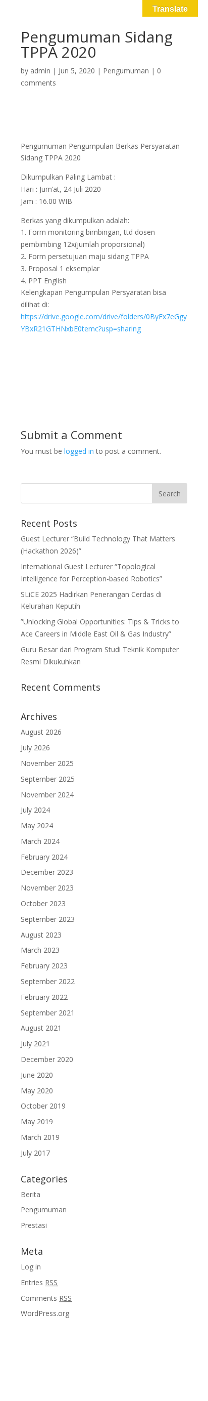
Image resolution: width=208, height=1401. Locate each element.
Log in (31, 1266)
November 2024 (47, 794)
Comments (46, 1298)
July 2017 (35, 1153)
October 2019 (43, 1106)
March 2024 (40, 841)
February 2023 (44, 965)
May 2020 (37, 1090)
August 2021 (41, 1028)
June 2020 (37, 1075)
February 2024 (44, 857)
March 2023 (40, 950)
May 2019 (37, 1121)
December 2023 (47, 872)
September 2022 (48, 981)
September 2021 (48, 1012)
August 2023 (41, 935)
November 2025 (47, 763)
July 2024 (35, 810)
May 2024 (37, 825)
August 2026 (41, 732)
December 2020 (47, 1059)
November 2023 (47, 888)
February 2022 (44, 997)
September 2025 (48, 779)
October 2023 (43, 903)
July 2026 (35, 747)
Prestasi (34, 1225)
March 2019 (40, 1137)
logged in (79, 451)
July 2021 (35, 1043)
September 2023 (48, 919)
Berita (30, 1194)
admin (40, 70)
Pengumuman (126, 70)
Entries (39, 1282)
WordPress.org (45, 1313)
